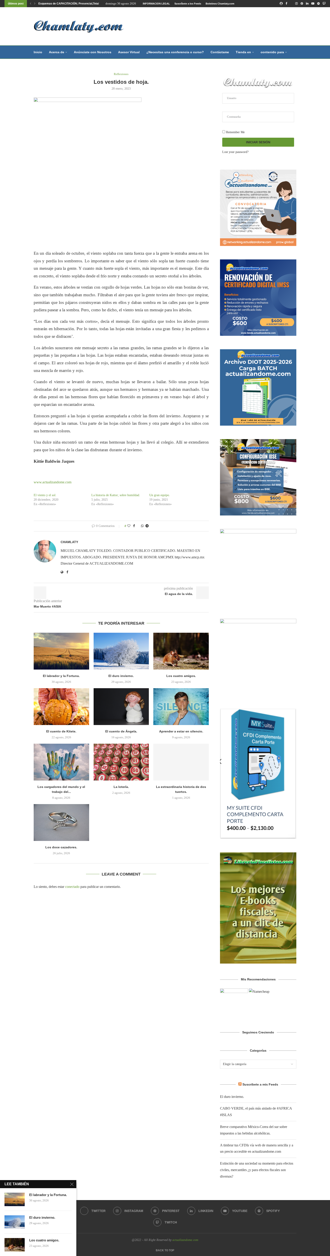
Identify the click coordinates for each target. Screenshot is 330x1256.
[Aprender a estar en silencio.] (181, 706)
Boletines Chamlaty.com (220, 3)
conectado (72, 887)
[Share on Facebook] (134, 526)
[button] (30, 3)
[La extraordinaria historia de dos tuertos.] (181, 762)
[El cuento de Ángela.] (121, 706)
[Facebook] (286, 3)
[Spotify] (318, 3)
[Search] (294, 52)
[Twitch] (324, 3)
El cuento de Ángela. (121, 731)
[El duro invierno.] (121, 651)
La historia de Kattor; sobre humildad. (115, 495)
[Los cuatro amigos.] (181, 651)
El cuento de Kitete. (61, 731)
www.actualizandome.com (53, 482)
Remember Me (235, 132)
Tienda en (243, 52)
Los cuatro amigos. (181, 676)
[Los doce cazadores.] (61, 822)
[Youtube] (312, 3)
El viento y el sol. (45, 495)
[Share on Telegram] (147, 526)
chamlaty (69, 542)
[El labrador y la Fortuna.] (61, 651)
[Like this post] (128, 526)
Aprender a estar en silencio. (181, 731)
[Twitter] (291, 3)
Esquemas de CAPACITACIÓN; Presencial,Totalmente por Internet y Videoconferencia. (93, 3)
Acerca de (56, 52)
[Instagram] (296, 3)
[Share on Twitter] (138, 526)
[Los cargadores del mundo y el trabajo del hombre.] (61, 762)
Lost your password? (235, 152)
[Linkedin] (307, 3)
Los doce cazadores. (61, 847)
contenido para (272, 52)
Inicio (38, 52)
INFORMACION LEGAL (156, 3)
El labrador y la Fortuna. (61, 676)
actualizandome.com (185, 1240)
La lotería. (121, 787)
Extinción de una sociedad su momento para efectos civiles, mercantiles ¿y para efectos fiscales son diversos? (256, 1169)
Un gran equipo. (159, 495)
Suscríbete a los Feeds (187, 3)
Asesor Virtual (129, 52)
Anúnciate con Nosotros (92, 52)
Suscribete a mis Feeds (260, 1084)
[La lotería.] (121, 762)
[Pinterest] (302, 3)
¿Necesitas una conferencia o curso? (175, 52)
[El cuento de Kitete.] (61, 706)
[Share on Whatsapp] (142, 526)
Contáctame (220, 52)
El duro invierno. (121, 676)
